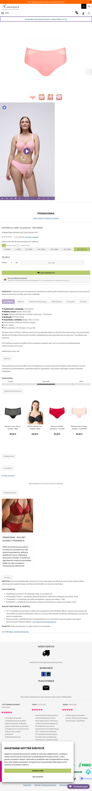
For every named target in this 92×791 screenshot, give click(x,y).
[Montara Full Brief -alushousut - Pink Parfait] (46, 59)
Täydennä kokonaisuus (38, 301)
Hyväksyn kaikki (37, 771)
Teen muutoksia (37, 776)
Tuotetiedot (8, 301)
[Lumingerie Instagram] (48, 674)
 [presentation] (88, 411)
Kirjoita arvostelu (32, 237)
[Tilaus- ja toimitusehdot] (46, 653)
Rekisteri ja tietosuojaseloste (45, 785)
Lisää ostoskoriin (47, 272)
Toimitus (83, 301)
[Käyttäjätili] (83, 13)
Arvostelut (71, 301)
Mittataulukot (57, 301)
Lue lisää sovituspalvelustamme (44, 622)
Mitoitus (21, 301)
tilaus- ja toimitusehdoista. (19, 631)
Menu (7, 13)
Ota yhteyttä (64, 785)
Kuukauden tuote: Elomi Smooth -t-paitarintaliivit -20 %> (46, 19)
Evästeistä (27, 785)
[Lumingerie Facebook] (43, 674)
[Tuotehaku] (89, 13)
